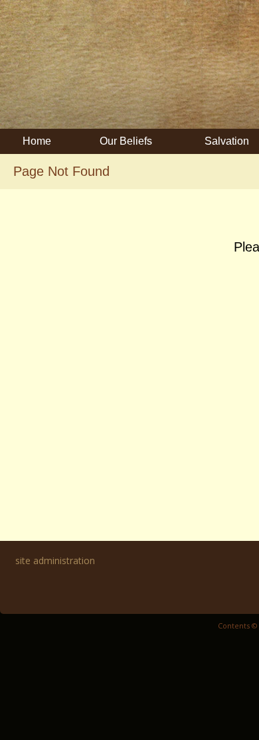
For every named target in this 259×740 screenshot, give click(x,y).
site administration (55, 560)
